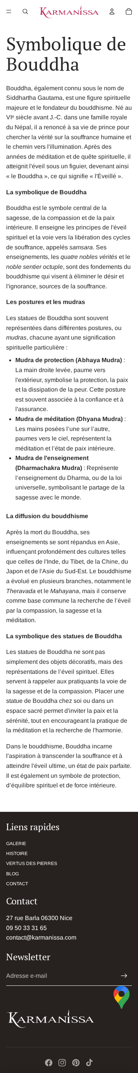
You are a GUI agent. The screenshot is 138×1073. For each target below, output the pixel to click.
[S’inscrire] (124, 976)
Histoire (17, 853)
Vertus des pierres (31, 863)
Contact (17, 883)
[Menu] (9, 11)
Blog (12, 873)
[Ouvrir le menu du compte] (112, 11)
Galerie (16, 843)
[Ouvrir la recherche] (25, 11)
